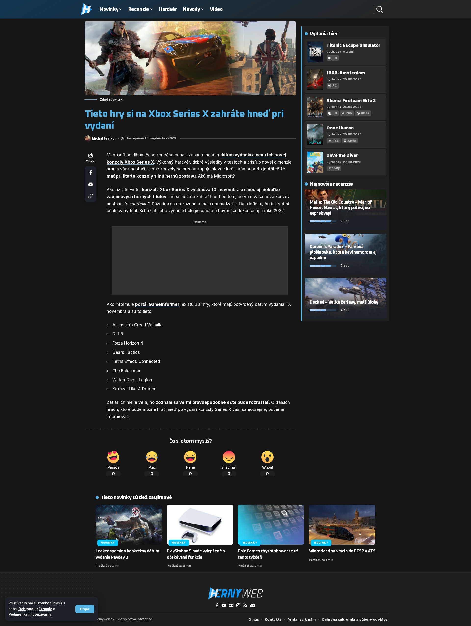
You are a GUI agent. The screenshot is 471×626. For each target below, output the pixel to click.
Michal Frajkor (104, 138)
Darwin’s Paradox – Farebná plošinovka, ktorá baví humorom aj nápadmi (343, 252)
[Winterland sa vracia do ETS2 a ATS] (342, 525)
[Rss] (245, 605)
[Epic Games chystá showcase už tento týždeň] (271, 525)
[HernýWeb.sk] (235, 593)
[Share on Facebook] (90, 172)
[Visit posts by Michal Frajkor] (88, 138)
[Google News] (231, 605)
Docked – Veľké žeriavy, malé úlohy (344, 302)
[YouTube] (223, 605)
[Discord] (253, 605)
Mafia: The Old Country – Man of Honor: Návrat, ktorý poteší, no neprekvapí (341, 208)
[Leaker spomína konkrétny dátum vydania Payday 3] (129, 525)
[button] (84, 609)
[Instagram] (238, 605)
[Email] (90, 184)
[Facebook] (217, 605)
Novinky (108, 542)
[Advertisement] (200, 260)
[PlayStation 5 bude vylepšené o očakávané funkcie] (200, 525)
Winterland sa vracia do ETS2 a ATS (342, 551)
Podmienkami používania (30, 614)
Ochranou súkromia (35, 609)
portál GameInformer (157, 304)
